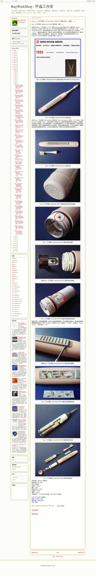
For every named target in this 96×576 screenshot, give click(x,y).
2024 (15, 53)
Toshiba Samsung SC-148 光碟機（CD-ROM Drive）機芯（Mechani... (18, 232)
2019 (15, 62)
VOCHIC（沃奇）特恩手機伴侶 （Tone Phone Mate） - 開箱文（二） (18, 127)
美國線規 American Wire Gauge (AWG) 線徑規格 (22, 338)
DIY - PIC (14, 309)
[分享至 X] (60, 506)
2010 (15, 250)
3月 (15, 238)
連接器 (13, 266)
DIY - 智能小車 (15, 287)
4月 (15, 236)
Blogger (13, 282)
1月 (15, 241)
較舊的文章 (81, 552)
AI (12, 280)
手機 (13, 258)
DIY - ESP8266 (15, 303)
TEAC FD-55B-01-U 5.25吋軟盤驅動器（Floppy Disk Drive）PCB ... (18, 203)
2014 (15, 243)
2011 (15, 249)
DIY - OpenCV (15, 305)
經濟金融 (14, 270)
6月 (15, 81)
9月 (15, 76)
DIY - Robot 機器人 (16, 313)
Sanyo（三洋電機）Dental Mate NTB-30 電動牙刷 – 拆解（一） (18, 146)
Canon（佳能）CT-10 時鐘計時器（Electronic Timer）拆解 (18, 151)
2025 (15, 52)
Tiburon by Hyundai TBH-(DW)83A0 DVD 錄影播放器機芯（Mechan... (18, 117)
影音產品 (14, 276)
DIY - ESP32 (14, 297)
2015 (15, 69)
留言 (15, 479)
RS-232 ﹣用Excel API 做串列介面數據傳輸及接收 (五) (22, 420)
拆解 (53, 505)
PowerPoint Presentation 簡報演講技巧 (18, 156)
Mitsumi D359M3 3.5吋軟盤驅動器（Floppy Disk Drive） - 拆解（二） (18, 191)
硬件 (13, 268)
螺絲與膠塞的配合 (22, 431)
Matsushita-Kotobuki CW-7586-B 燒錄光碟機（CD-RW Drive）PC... (18, 87)
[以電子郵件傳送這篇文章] (58, 506)
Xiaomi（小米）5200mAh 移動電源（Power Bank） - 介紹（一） (18, 142)
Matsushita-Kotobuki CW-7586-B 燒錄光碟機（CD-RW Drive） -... (18, 92)
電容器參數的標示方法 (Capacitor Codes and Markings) (22, 366)
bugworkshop (23, 20)
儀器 (13, 274)
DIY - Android (15, 291)
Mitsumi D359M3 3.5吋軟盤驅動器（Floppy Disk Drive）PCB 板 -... (18, 185)
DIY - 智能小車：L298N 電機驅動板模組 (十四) (22, 324)
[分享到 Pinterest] (63, 506)
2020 (15, 61)
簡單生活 (14, 469)
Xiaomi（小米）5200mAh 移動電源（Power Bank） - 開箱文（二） (18, 136)
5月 (15, 83)
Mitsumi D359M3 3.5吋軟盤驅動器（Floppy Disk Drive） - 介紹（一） (18, 197)
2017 (15, 66)
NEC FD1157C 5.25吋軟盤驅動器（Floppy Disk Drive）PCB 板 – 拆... (18, 167)
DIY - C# (14, 293)
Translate (22, 43)
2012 (15, 247)
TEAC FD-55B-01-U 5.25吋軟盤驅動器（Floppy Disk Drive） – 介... (18, 212)
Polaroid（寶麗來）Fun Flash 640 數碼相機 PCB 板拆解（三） (18, 121)
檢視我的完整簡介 (21, 22)
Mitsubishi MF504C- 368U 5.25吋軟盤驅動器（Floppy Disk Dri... (18, 217)
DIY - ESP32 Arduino (16, 299)
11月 (16, 73)
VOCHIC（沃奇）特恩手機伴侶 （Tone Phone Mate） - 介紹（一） (18, 131)
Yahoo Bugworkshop (16, 467)
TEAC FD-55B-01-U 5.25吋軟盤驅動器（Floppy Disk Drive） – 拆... (18, 207)
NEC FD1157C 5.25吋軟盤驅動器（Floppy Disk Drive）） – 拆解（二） (18, 174)
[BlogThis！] (59, 506)
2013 (15, 245)
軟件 (13, 264)
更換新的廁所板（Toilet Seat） (21, 407)
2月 (15, 239)
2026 (15, 50)
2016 (15, 67)
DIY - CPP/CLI (15, 295)
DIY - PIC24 (14, 311)
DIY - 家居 (14, 284)
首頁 (58, 552)
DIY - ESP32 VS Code (16, 301)
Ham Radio (14, 315)
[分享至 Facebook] (62, 506)
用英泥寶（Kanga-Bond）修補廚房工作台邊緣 (22, 392)
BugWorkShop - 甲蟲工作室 (32, 6)
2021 (15, 59)
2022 (15, 57)
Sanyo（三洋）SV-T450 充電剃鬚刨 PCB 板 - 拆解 (18, 162)
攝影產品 (14, 278)
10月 (16, 74)
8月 (15, 78)
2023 (15, 55)
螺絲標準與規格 (21, 352)
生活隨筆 (14, 260)
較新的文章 (35, 552)
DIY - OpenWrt (15, 307)
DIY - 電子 (14, 289)
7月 (15, 80)
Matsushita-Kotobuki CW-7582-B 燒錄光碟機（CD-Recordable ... (18, 102)
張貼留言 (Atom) (59, 556)
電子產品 (14, 272)
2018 (15, 64)
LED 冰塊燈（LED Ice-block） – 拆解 (18, 159)
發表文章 (16, 477)
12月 (16, 71)
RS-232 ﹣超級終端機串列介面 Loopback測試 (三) (22, 379)
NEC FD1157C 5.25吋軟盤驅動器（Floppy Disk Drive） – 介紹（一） (18, 180)
